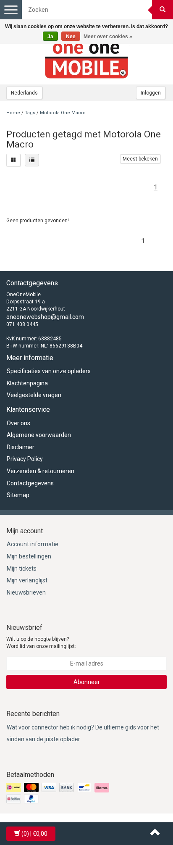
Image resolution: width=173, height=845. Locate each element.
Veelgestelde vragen (34, 395)
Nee (71, 36)
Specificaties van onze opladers (49, 371)
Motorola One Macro (63, 113)
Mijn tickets (22, 568)
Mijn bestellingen (29, 556)
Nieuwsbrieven (26, 592)
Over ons (18, 423)
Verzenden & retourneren (40, 471)
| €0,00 (34, 833)
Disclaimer (20, 447)
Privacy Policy (25, 458)
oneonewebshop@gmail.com (45, 316)
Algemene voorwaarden (39, 435)
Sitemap (18, 495)
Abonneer (86, 682)
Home (13, 113)
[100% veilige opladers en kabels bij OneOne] (86, 59)
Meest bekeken (140, 159)
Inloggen (151, 93)
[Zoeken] (162, 9)
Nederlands (24, 93)
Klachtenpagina (27, 383)
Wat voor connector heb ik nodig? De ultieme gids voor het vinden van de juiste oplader (83, 733)
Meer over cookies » (108, 36)
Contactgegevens (30, 483)
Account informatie (32, 544)
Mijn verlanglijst (27, 580)
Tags (30, 113)
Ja (50, 36)
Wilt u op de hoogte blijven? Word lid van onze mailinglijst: (41, 642)
